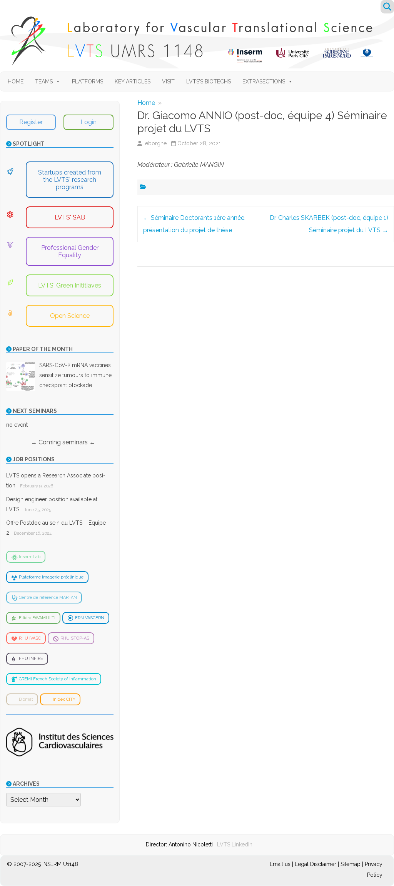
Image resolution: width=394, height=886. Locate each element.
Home (15, 81)
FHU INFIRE (31, 658)
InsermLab (29, 556)
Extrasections (263, 81)
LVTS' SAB (70, 217)
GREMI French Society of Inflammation (57, 679)
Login (88, 122)
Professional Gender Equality (69, 251)
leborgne (155, 143)
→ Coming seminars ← (50, 442)
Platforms (87, 81)
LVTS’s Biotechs (208, 81)
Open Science (70, 315)
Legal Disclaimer (315, 864)
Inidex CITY (64, 699)
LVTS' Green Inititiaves (69, 285)
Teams (44, 81)
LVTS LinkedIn (234, 844)
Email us (281, 864)
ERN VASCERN (89, 617)
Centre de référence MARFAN (48, 597)
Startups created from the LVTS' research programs (69, 180)
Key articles (132, 81)
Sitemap (351, 864)
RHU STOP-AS (74, 638)
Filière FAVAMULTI (37, 617)
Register (31, 122)
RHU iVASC (30, 638)
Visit (168, 81)
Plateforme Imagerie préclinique (51, 577)
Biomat (26, 699)
